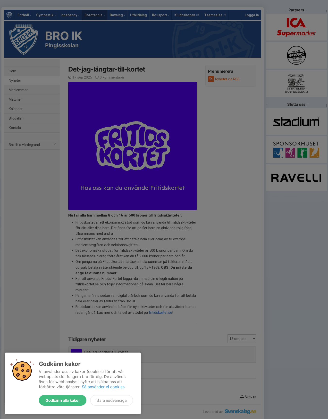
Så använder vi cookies (103, 386)
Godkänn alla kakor (62, 400)
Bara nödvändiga (111, 400)
